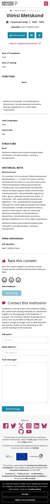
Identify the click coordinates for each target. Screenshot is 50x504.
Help (24, 442)
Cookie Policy (37, 473)
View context (19, 35)
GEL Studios (30, 478)
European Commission (19, 470)
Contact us (10, 473)
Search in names (20, 11)
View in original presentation (23, 43)
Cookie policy (34, 489)
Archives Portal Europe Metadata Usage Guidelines (24, 476)
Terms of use (23, 473)
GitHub (35, 448)
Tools (29, 439)
